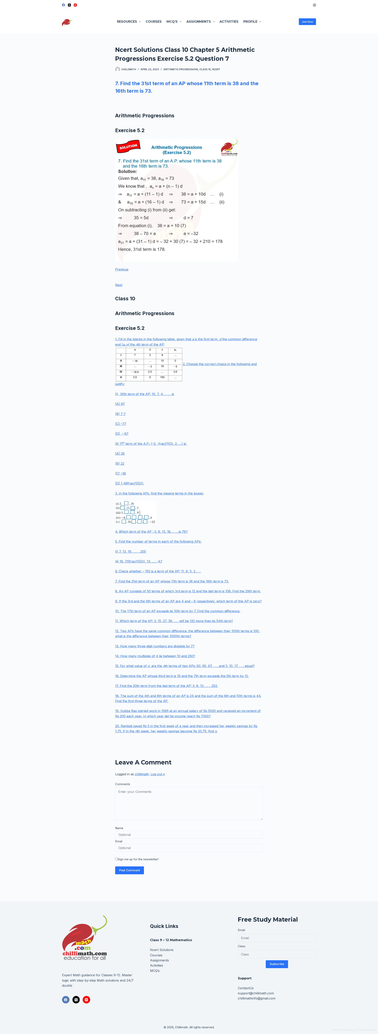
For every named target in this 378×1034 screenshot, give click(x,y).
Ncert (216, 69)
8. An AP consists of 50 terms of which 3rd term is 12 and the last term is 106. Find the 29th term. (188, 591)
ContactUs (246, 988)
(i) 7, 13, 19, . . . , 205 (130, 551)
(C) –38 (120, 473)
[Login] (314, 5)
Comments (122, 784)
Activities (229, 21)
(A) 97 (120, 404)
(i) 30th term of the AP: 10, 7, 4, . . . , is (144, 394)
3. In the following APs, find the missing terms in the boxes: (159, 493)
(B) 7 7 (120, 414)
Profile (250, 21)
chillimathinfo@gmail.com (256, 998)
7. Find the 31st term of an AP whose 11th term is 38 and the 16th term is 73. (172, 581)
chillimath (142, 774)
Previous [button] (121, 269)
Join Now (307, 21)
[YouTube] (75, 5)
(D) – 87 (121, 434)
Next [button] (118, 285)
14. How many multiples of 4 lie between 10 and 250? (155, 656)
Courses (154, 21)
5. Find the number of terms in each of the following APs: (158, 541)
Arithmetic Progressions (180, 69)
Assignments (198, 21)
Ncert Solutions (161, 950)
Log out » (158, 774)
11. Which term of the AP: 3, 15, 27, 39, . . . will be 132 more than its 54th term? (174, 621)
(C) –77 (120, 424)
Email (118, 841)
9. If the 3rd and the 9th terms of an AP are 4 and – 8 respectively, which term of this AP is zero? (188, 601)
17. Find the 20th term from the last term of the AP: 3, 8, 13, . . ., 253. (166, 686)
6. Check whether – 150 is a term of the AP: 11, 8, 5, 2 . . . (158, 571)
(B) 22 (119, 464)
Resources (127, 21)
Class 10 (205, 69)
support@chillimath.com (256, 993)
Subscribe (277, 964)
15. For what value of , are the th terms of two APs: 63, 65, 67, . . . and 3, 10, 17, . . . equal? (185, 666)
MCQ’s (172, 21)
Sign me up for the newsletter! (138, 859)
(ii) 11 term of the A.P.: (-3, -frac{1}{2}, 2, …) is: (151, 444)
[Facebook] (63, 5)
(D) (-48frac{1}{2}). (129, 483)
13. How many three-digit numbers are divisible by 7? (155, 646)
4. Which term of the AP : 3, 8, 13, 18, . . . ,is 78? (151, 532)
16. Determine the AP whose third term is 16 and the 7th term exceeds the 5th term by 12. (182, 676)
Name (119, 828)
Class (241, 946)
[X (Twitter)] (69, 5)
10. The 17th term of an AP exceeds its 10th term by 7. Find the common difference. (177, 611)
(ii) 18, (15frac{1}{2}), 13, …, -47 (138, 561)
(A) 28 (120, 453)
